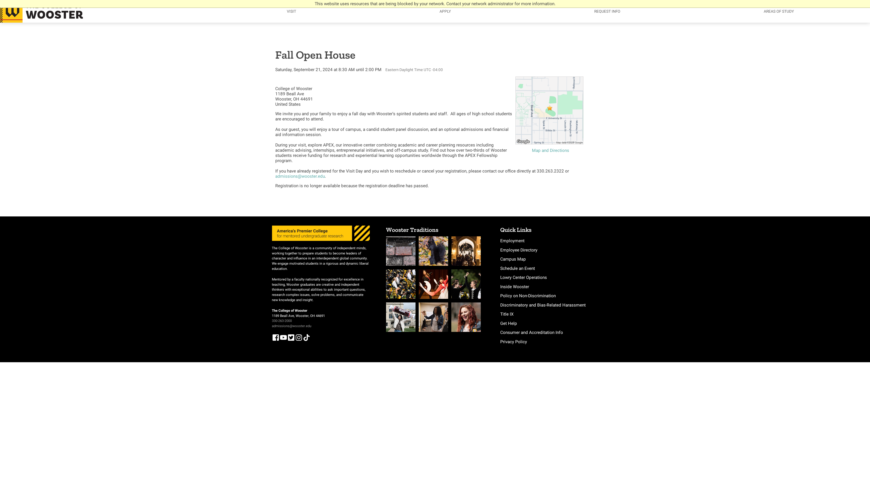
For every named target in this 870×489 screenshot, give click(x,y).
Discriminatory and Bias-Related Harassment (543, 305)
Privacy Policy (513, 341)
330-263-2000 (282, 321)
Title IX (507, 314)
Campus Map (513, 259)
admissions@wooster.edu (300, 176)
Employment (512, 240)
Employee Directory (518, 250)
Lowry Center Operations (523, 277)
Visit (291, 11)
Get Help (508, 323)
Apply (445, 11)
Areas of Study (779, 11)
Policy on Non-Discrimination (528, 295)
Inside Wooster (514, 286)
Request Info (607, 11)
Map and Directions (550, 150)
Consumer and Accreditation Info (531, 332)
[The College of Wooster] (43, 11)
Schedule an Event (517, 268)
